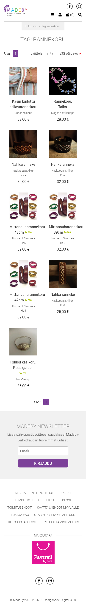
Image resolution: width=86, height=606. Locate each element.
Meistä (20, 493)
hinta (49, 53)
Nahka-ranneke (62, 294)
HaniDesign (23, 379)
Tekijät (65, 493)
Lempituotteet (27, 500)
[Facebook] (70, 6)
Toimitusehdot (19, 507)
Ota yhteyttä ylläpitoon (54, 515)
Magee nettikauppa (62, 113)
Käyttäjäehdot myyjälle (58, 507)
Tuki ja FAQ (20, 515)
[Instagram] (79, 6)
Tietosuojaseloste (23, 522)
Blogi (66, 500)
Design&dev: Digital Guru (60, 600)
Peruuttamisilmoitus (61, 522)
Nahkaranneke (23, 164)
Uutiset (50, 500)
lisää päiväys (68, 53)
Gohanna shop (23, 113)
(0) (72, 14)
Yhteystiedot (42, 493)
